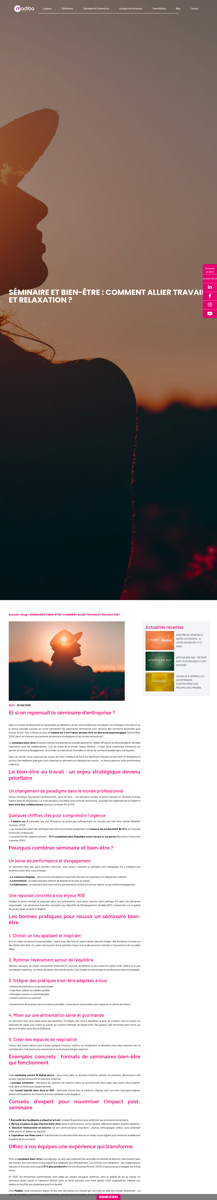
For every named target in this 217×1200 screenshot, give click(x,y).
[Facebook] (210, 296)
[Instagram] (210, 305)
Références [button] (67, 8)
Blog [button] (178, 8)
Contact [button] (194, 8)
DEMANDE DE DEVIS (108, 1197)
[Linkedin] (210, 287)
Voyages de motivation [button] (130, 8)
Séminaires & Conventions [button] (96, 8)
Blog (24, 614)
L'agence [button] (47, 8)
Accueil (14, 614)
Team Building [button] (159, 8)
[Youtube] (210, 313)
